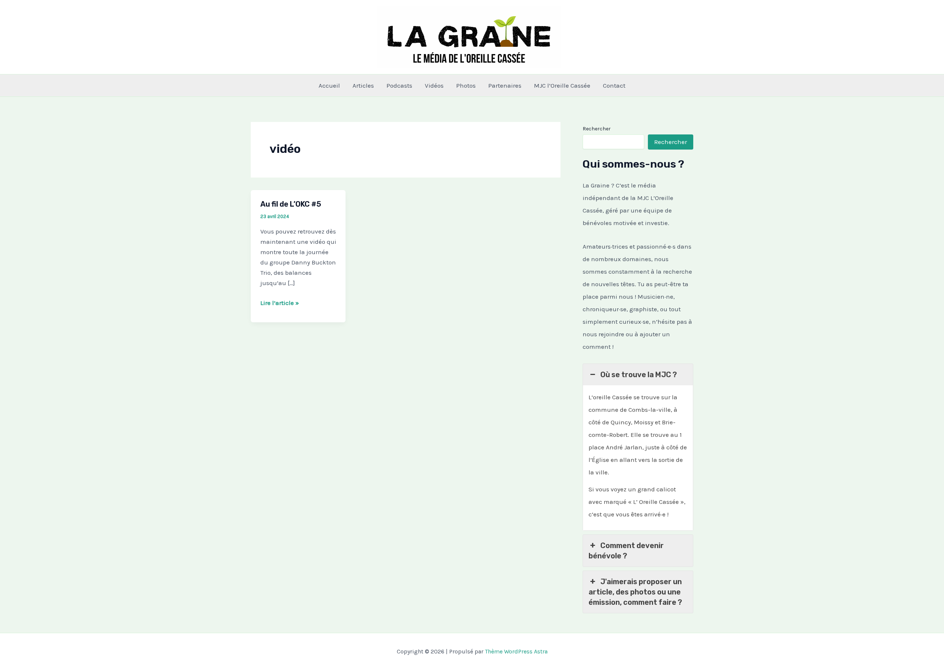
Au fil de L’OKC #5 (290, 204)
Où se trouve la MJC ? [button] (638, 374)
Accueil (329, 85)
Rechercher (597, 129)
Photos (466, 85)
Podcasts (399, 85)
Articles (363, 85)
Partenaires (504, 85)
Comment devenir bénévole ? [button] (626, 550)
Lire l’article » (279, 303)
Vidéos (434, 85)
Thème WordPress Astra (516, 651)
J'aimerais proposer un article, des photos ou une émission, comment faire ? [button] (635, 592)
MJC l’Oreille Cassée (562, 85)
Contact (614, 85)
